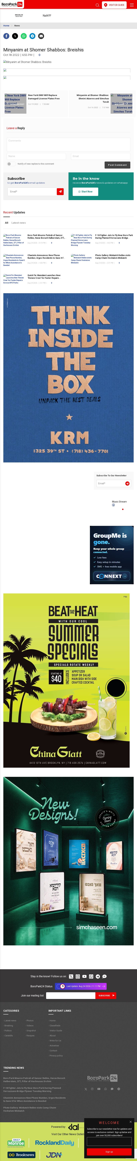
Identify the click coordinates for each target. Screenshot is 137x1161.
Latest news (19, 222)
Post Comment (117, 165)
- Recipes (29, 1035)
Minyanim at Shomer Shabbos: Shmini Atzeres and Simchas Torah (93, 98)
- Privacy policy (55, 1055)
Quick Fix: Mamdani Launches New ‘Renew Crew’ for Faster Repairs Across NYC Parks (44, 278)
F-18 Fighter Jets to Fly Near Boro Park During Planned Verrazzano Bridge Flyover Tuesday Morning (114, 238)
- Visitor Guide (55, 1030)
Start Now (86, 191)
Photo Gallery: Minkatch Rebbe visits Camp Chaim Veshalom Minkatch (29, 1109)
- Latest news (9, 1020)
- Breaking (8, 1025)
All (6, 222)
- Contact (52, 1050)
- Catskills (8, 1035)
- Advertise (53, 1045)
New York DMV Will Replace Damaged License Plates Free (44, 97)
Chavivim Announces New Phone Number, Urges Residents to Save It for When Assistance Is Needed (46, 258)
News (17, 26)
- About (52, 1035)
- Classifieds (54, 1025)
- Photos (29, 1020)
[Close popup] (130, 1121)
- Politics (7, 1030)
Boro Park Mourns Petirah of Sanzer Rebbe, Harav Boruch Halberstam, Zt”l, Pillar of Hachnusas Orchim (46, 238)
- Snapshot (30, 1030)
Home (6, 26)
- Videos (29, 1025)
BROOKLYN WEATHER (52, 15)
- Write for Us (54, 1040)
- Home (51, 1020)
